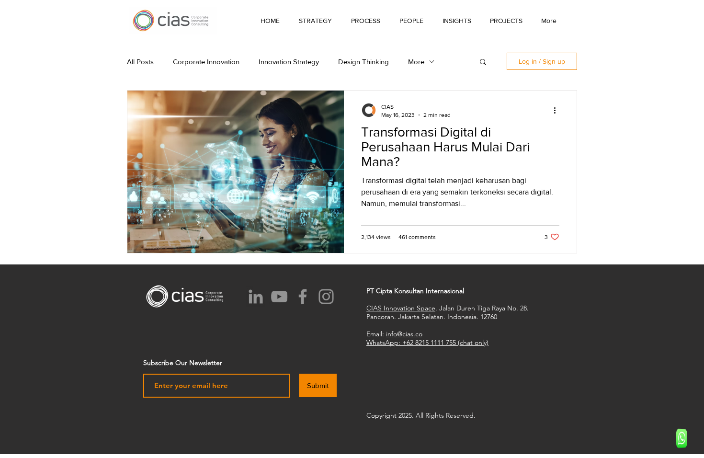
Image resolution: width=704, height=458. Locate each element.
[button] (456, 20)
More (416, 61)
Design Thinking (363, 61)
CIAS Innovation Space (400, 308)
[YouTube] (279, 296)
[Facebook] (303, 296)
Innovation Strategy (289, 61)
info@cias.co (404, 334)
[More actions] (558, 110)
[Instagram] (326, 296)
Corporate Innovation (206, 61)
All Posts (140, 61)
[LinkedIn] (256, 296)
